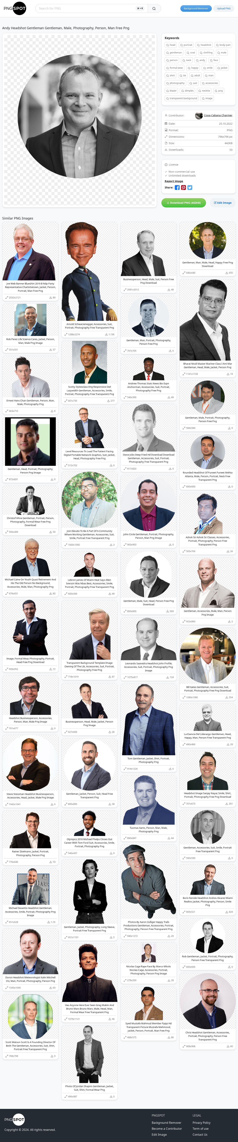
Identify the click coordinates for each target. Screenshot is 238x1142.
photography (177, 83)
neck (188, 60)
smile (209, 67)
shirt (172, 75)
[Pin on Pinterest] (183, 187)
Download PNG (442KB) (185, 202)
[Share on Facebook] (177, 187)
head (172, 45)
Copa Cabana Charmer (218, 115)
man (210, 75)
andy (202, 60)
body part (225, 45)
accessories (211, 83)
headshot (205, 45)
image (208, 98)
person (173, 60)
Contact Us (200, 1135)
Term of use (201, 1129)
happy (194, 67)
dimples (189, 90)
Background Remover (196, 8)
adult (197, 75)
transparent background (183, 98)
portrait (187, 45)
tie (184, 75)
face (215, 60)
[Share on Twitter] (189, 187)
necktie (205, 90)
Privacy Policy (201, 1123)
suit (194, 83)
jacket (223, 67)
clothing (208, 52)
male (223, 52)
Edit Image (224, 202)
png (220, 90)
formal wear (176, 67)
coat (192, 52)
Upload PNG (224, 8)
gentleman (175, 52)
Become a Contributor (167, 1129)
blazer (172, 90)
